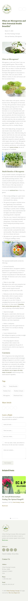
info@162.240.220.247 (8, 584)
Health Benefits (13, 386)
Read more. (5, 540)
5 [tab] (16, 518)
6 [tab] (17, 518)
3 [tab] (13, 518)
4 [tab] (14, 518)
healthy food (6, 391)
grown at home (14, 147)
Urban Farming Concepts (13, 33)
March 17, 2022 (9, 31)
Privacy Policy (15, 554)
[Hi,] (6, 2)
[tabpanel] (14, 491)
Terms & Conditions (7, 554)
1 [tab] (10, 518)
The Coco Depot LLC (14, 593)
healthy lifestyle (18, 391)
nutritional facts (14, 190)
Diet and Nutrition (10, 36)
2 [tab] (11, 518)
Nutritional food (18, 395)
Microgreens (18, 36)
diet (4, 386)
